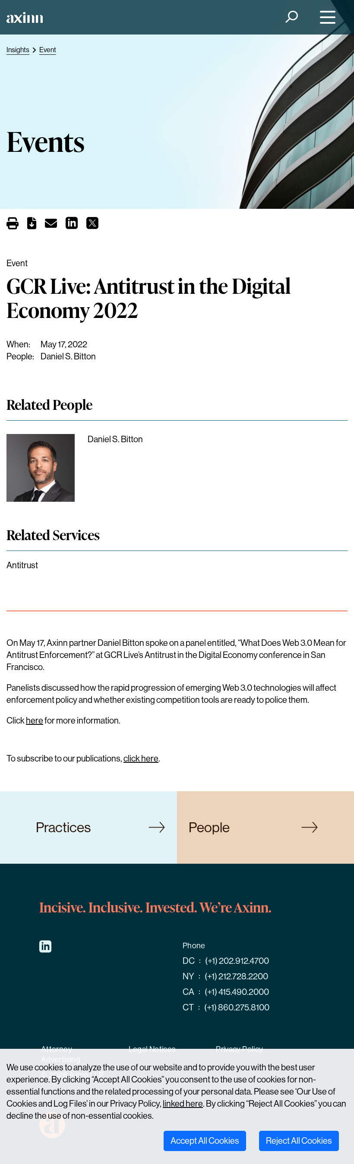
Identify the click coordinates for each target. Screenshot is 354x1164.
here (34, 721)
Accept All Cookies (205, 1141)
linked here (183, 1104)
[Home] (24, 17)
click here (140, 759)
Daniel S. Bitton (68, 357)
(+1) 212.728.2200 (236, 977)
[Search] (291, 17)
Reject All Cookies (299, 1141)
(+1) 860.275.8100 (236, 1008)
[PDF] (31, 225)
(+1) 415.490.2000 (237, 992)
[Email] (51, 225)
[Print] (12, 224)
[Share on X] (92, 225)
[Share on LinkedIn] (72, 225)
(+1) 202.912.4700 (237, 961)
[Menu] (326, 17)
